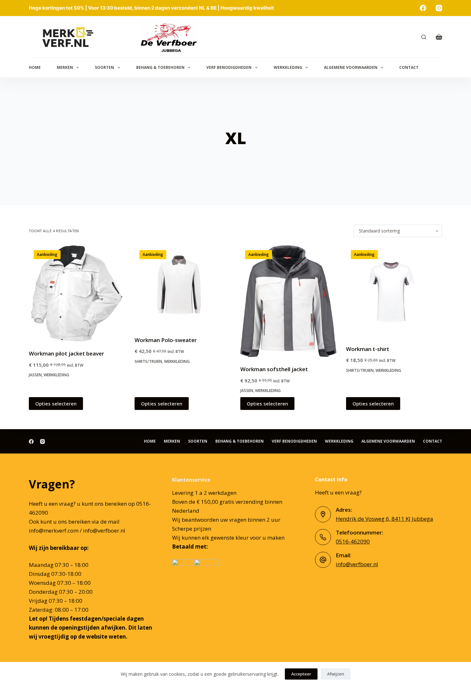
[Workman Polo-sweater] (183, 286)
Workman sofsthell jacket (274, 369)
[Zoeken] (423, 37)
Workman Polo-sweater (166, 340)
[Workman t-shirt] (394, 291)
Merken (65, 67)
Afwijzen (335, 674)
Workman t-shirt (367, 349)
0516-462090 (353, 541)
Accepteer (301, 674)
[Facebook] (423, 8)
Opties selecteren (56, 403)
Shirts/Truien (148, 361)
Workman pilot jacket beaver (66, 353)
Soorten (104, 67)
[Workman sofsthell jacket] (288, 301)
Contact (408, 67)
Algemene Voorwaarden (350, 67)
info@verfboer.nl (357, 564)
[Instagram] (439, 8)
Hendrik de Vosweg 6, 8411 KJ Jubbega (384, 518)
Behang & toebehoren (160, 67)
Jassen (35, 375)
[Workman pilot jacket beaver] (77, 293)
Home (35, 67)
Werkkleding (288, 67)
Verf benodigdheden (229, 67)
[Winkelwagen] (439, 37)
